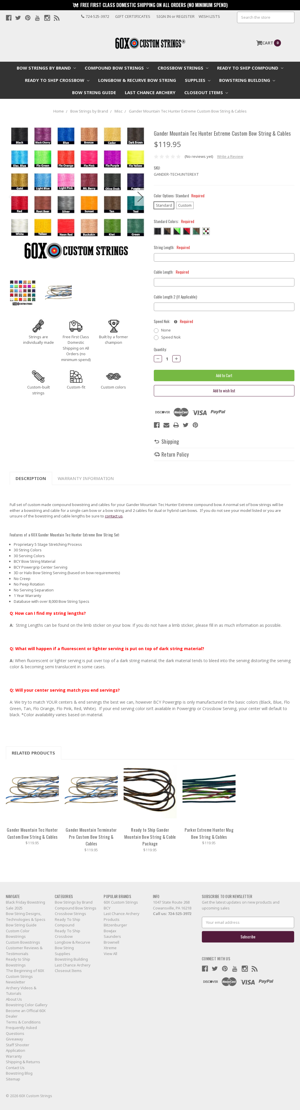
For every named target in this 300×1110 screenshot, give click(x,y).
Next (140, 197)
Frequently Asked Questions (21, 1030)
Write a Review (230, 156)
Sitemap (13, 1079)
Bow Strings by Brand (44, 68)
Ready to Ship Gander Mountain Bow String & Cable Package (150, 836)
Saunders (112, 936)
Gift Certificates (132, 16)
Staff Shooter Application (17, 1047)
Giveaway (14, 1039)
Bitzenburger (115, 925)
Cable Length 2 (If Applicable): (176, 297)
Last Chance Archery (150, 92)
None (166, 330)
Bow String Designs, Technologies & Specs (25, 916)
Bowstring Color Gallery (26, 1004)
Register (185, 16)
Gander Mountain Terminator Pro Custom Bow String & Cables (91, 836)
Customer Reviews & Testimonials (24, 950)
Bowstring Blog (19, 1073)
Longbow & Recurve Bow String (137, 80)
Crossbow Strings (181, 68)
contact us (114, 516)
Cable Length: (171, 272)
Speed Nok (171, 337)
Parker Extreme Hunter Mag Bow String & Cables (209, 833)
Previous (12, 197)
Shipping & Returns (23, 1061)
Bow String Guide (94, 92)
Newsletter (15, 982)
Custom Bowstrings (23, 942)
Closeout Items (204, 92)
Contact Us (15, 1067)
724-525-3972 (179, 913)
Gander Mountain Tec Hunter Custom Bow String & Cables (32, 833)
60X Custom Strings (121, 902)
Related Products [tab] (33, 753)
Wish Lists (209, 16)
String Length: (172, 247)
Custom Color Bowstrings (18, 933)
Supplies (196, 80)
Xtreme (110, 947)
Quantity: (160, 349)
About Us (14, 999)
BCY (107, 908)
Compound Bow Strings (115, 68)
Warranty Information (86, 478)
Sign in (163, 16)
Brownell (111, 942)
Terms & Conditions (23, 1022)
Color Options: (179, 195)
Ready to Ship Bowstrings (18, 962)
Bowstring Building (245, 80)
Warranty (14, 1056)
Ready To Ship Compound (248, 68)
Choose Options (32, 794)
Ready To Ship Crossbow (55, 80)
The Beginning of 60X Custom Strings (25, 973)
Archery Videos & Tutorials (21, 990)
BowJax (110, 930)
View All (110, 953)
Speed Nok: (173, 321)
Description (31, 478)
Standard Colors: (174, 221)
